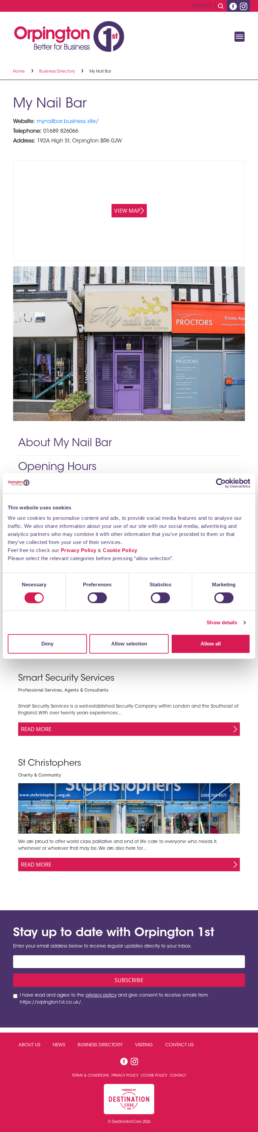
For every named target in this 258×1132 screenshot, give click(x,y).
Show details (222, 622)
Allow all (211, 643)
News (59, 1045)
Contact (202, 5)
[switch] (97, 597)
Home (19, 72)
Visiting (144, 1045)
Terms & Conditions (91, 1076)
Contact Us (179, 1045)
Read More (36, 729)
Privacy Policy (78, 550)
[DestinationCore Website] (129, 1099)
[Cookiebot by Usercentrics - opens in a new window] (220, 483)
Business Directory (57, 72)
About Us (29, 1045)
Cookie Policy (120, 550)
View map (127, 210)
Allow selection (129, 643)
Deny (47, 643)
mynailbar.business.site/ (68, 121)
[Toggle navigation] (239, 36)
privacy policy (101, 995)
